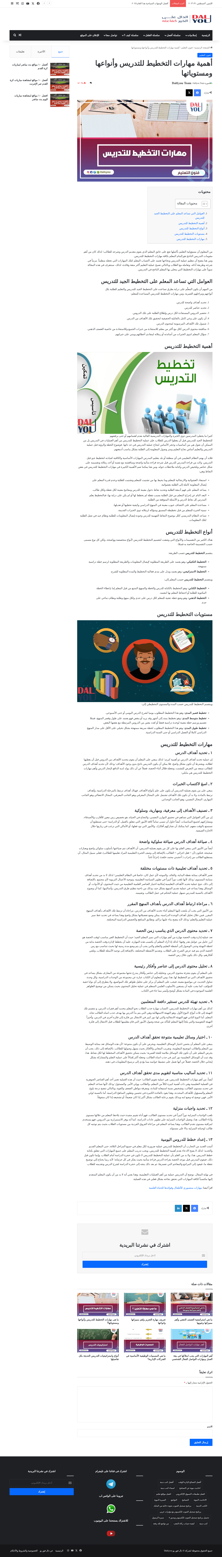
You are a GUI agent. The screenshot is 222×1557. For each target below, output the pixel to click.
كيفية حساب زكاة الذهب (184, 1523)
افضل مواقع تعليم (163, 1494)
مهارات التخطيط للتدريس (190, 239)
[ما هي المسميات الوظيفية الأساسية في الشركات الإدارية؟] (145, 1340)
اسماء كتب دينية (167, 1488)
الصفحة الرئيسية (202, 47)
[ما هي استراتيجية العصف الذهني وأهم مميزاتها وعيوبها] (191, 1304)
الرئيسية (206, 35)
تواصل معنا (111, 35)
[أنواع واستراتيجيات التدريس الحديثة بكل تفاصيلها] (98, 1340)
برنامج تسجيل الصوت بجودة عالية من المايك (172, 1506)
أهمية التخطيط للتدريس (191, 223)
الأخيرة (41, 51)
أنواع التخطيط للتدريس (191, 228)
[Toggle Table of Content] (203, 204)
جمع (60, 51)
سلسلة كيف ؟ (131, 35)
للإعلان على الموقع (89, 35)
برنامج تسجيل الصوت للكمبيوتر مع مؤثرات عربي (180, 1512)
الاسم (209, 1426)
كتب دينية (203, 1523)
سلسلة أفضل (174, 35)
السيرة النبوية (160, 1500)
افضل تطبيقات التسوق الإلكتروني (152, 3)
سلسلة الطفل (152, 35)
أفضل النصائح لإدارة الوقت (189, 1482)
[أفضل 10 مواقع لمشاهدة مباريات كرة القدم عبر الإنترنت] (59, 84)
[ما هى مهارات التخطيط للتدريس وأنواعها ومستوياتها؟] (98, 1304)
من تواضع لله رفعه (161, 1523)
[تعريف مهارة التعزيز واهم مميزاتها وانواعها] (145, 1304)
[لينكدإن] (178, 1208)
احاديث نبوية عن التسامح (189, 1488)
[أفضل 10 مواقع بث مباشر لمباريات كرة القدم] (59, 69)
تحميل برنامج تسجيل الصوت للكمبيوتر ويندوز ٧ (189, 1517)
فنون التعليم (187, 47)
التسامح (185, 1500)
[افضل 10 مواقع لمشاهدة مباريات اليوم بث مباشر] (59, 100)
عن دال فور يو (46, 1550)
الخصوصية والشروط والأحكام (24, 1550)
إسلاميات (192, 35)
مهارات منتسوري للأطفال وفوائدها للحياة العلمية (175, 1187)
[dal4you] (186, 18)
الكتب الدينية (201, 1506)
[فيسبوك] (197, 92)
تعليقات (20, 51)
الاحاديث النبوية (200, 1500)
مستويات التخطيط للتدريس (189, 233)
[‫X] (189, 92)
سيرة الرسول (158, 1517)
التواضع (174, 1500)
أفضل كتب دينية (166, 1482)
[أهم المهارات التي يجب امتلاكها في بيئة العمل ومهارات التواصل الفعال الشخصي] (191, 1340)
